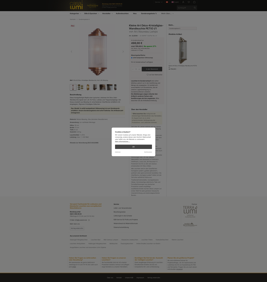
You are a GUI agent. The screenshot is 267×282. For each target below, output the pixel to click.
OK (133, 147)
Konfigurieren (148, 152)
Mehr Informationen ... (122, 141)
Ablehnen (118, 152)
